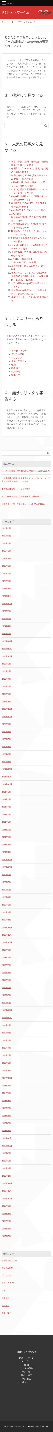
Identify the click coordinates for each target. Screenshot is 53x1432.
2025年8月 (6, 573)
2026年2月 (6, 551)
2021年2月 (6, 844)
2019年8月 (6, 957)
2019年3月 (6, 995)
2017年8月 (6, 1093)
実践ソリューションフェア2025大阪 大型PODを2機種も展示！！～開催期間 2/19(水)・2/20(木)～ (30, 276)
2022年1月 (6, 762)
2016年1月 (6, 1176)
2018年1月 (6, 1070)
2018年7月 (6, 1033)
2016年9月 (6, 1153)
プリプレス (16, 358)
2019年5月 (6, 980)
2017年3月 (6, 1123)
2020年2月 (6, 912)
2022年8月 (6, 732)
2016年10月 (7, 1146)
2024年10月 (7, 603)
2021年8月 (6, 799)
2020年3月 (6, 905)
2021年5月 (6, 822)
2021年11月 (7, 777)
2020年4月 (6, 897)
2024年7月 (6, 611)
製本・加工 (16, 375)
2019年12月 (7, 927)
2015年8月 (6, 1213)
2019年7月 (6, 965)
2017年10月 (7, 1078)
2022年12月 (7, 709)
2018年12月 (7, 1010)
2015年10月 (7, 1198)
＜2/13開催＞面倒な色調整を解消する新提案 (21, 496)
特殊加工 (15, 368)
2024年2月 (6, 634)
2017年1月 (6, 1131)
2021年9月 (6, 792)
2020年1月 (6, 920)
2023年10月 (7, 656)
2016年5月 (6, 1161)
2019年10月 (7, 942)
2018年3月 (6, 1055)
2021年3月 (6, 837)
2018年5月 (6, 1040)
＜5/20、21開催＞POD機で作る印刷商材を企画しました (26, 471)
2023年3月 (6, 686)
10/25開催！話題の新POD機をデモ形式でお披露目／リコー (28, 217)
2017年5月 (6, 1115)
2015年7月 (6, 1221)
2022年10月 (7, 716)
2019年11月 (7, 935)
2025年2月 (6, 581)
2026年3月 (6, 543)
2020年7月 (6, 882)
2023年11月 (7, 649)
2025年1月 (6, 588)
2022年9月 (6, 724)
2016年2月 (6, 1168)
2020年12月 (7, 859)
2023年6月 (6, 671)
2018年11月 (7, 1018)
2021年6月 (6, 814)
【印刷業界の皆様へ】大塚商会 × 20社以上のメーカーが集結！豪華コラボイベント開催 (26, 479)
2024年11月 (7, 596)
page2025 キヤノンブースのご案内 (28, 210)
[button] (4, 3)
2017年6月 (6, 1108)
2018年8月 (6, 1025)
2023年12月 (7, 641)
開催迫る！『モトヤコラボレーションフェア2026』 (24, 504)
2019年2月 (6, 1003)
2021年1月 (6, 852)
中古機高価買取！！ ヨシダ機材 (16, 489)
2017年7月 (6, 1100)
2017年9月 (6, 1085)
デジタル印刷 (17, 354)
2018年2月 (6, 1063)
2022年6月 (6, 746)
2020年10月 (7, 867)
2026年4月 (6, 536)
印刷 (13, 365)
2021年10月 (7, 784)
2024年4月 (6, 626)
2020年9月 (6, 875)
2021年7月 (6, 807)
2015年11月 (7, 1191)
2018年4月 (6, 1048)
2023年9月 (6, 664)
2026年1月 (6, 558)
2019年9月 (6, 950)
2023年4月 (6, 679)
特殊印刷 (15, 371)
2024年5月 (6, 619)
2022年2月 (6, 754)
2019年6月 (6, 972)
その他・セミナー (20, 351)
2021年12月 (7, 769)
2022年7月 (6, 739)
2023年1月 (6, 701)
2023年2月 (6, 694)
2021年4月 (6, 829)
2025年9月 (6, 566)
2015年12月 (7, 1183)
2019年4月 (6, 988)
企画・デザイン (18, 361)
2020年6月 (6, 890)
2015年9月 (6, 1206)
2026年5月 (6, 528)
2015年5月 (6, 1236)
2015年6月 (6, 1228)
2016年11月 (7, 1138)
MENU (10, 3)
